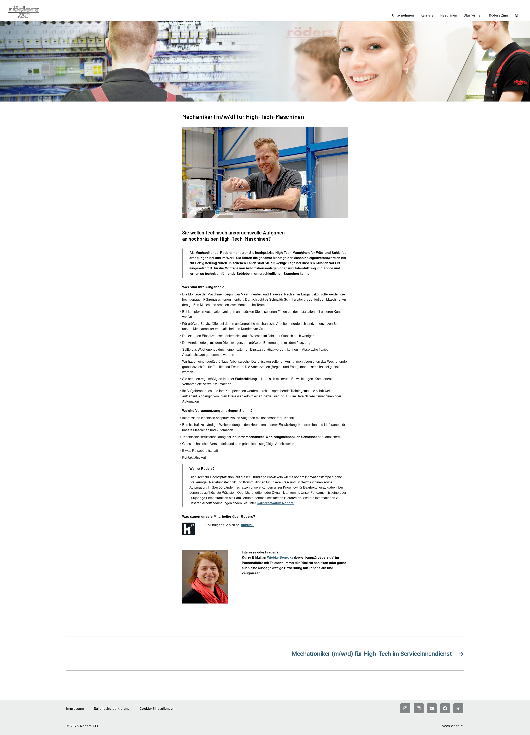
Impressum (75, 708)
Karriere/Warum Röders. (275, 503)
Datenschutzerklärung (112, 708)
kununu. (247, 525)
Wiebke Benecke (280, 557)
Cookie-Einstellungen (157, 708)
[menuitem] (403, 15)
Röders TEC (89, 726)
